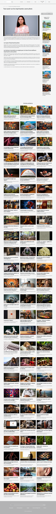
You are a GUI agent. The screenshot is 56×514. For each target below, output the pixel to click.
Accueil (4, 6)
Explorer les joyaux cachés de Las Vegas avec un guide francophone (46, 54)
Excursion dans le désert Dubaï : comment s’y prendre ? (43, 274)
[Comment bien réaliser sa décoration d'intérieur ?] (44, 330)
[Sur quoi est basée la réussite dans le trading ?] (28, 408)
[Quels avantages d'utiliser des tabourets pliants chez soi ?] (28, 314)
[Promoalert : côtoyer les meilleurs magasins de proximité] (44, 314)
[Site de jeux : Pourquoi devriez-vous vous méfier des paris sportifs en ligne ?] (28, 440)
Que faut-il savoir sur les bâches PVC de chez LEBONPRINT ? (27, 179)
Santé (35, 1)
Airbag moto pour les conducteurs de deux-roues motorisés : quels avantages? (44, 164)
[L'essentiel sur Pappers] (11, 314)
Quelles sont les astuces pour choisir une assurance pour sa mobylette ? (11, 336)
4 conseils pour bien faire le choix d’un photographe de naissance (28, 305)
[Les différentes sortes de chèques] (11, 345)
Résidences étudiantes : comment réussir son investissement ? (27, 336)
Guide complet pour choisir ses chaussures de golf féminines (47, 29)
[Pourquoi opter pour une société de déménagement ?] (11, 251)
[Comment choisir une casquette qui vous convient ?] (11, 440)
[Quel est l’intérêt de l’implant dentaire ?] (44, 408)
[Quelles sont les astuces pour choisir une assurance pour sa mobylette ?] (11, 330)
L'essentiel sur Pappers (8, 320)
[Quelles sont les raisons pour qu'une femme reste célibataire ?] (11, 361)
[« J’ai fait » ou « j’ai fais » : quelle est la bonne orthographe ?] (44, 235)
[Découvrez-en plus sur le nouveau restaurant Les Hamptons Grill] (11, 235)
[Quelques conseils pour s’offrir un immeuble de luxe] (11, 408)
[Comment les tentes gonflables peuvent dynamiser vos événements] (47, 74)
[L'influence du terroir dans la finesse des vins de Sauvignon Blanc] (47, 36)
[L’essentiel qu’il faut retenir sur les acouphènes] (44, 471)
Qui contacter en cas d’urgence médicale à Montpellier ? (26, 399)
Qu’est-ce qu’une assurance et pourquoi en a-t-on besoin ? (43, 179)
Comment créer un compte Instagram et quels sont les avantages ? (11, 399)
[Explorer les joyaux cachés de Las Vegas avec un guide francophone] (47, 48)
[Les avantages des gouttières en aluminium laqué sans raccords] (28, 141)
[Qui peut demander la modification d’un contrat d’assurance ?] (28, 188)
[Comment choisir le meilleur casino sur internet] (28, 361)
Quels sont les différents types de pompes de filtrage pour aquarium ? (44, 305)
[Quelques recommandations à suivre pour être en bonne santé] (11, 487)
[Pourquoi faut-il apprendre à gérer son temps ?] (44, 393)
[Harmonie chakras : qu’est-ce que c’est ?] (28, 220)
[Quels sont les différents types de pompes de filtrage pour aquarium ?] (44, 298)
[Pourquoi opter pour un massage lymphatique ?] (44, 251)
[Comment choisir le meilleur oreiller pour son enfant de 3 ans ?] (28, 345)
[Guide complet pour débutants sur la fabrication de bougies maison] (47, 61)
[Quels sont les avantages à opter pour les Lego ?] (11, 298)
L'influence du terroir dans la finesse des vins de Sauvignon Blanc (46, 41)
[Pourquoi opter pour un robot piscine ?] (28, 471)
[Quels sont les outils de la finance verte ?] (44, 345)
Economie (21, 1)
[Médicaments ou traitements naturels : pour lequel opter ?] (44, 487)
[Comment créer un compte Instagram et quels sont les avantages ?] (11, 393)
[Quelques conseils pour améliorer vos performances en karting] (11, 267)
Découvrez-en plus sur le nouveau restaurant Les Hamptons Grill (10, 242)
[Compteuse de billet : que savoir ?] (44, 220)
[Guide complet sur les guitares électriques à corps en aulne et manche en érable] (47, 87)
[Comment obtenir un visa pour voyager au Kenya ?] (44, 204)
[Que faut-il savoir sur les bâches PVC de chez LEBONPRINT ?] (28, 172)
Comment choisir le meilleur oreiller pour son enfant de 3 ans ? (27, 352)
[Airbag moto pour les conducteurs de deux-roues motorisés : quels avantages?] (44, 157)
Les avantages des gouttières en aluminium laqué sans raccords (26, 148)
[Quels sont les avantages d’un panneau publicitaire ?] (28, 487)
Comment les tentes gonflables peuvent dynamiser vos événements (46, 81)
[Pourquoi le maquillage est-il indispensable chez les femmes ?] (44, 188)
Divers (49, 1)
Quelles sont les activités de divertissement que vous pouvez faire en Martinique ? (11, 195)
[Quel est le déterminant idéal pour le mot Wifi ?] (11, 220)
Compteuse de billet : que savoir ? (43, 225)
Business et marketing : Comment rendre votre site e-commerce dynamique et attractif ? (10, 290)
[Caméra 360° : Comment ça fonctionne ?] (44, 440)
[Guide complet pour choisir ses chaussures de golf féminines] (47, 23)
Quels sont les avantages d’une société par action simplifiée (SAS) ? (11, 431)
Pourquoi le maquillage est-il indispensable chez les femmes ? (43, 195)
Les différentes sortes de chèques (11, 351)
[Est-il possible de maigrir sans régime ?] (11, 172)
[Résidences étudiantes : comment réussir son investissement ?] (28, 330)
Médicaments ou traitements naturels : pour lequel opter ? (44, 494)
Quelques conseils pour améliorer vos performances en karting (11, 274)
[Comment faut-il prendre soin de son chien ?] (28, 424)
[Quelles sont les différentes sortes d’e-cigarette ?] (28, 235)
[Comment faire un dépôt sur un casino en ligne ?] (44, 361)
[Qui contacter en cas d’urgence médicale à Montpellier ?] (28, 393)
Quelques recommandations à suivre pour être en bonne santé (11, 494)
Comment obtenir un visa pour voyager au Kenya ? (43, 211)
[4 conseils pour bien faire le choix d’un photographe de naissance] (28, 298)
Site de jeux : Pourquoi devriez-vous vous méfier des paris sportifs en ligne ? (28, 447)
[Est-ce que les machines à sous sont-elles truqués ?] (11, 471)
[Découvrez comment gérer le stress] (28, 267)
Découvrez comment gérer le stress (27, 273)
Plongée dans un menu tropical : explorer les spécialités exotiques (43, 148)
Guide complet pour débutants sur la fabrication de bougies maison (46, 67)
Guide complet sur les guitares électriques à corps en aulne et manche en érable (47, 94)
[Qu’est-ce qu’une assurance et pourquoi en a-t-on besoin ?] (44, 172)
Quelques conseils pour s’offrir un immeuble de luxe (10, 415)
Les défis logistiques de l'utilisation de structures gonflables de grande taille (11, 163)
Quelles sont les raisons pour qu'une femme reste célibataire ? (11, 368)
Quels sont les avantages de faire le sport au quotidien (11, 462)
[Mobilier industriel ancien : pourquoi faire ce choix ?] (11, 377)
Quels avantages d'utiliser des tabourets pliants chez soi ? (26, 321)
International (28, 1)
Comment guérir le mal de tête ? (26, 210)
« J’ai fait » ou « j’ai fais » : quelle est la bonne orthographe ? (44, 242)
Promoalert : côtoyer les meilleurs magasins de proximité (43, 321)
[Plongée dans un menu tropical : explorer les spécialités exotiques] (44, 141)
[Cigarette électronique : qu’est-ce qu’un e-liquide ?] (11, 204)
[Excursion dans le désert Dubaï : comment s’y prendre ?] (44, 267)
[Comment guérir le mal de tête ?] (28, 204)
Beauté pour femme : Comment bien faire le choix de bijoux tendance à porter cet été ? (27, 258)
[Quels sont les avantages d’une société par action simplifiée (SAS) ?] (11, 424)
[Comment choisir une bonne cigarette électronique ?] (44, 424)
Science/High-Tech (42, 2)
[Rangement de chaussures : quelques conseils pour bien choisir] (28, 377)
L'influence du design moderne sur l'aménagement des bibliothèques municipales (27, 164)
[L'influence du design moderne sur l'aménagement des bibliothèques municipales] (28, 157)
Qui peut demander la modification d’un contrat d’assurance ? (27, 195)
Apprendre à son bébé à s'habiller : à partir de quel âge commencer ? (44, 289)
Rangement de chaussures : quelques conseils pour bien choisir (27, 384)
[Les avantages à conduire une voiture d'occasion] (44, 377)
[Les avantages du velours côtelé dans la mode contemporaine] (11, 141)
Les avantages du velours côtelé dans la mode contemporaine (11, 148)
